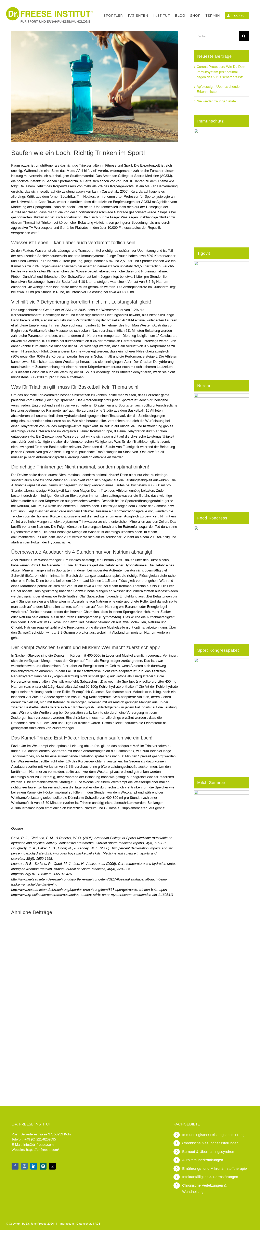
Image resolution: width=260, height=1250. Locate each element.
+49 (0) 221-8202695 (40, 1139)
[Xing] (43, 1166)
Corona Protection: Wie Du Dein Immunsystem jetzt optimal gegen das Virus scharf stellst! (221, 72)
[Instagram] (24, 1166)
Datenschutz (84, 1223)
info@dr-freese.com (38, 1145)
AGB (98, 1223)
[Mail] (52, 1166)
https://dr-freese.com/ (42, 1150)
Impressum (67, 1223)
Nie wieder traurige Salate (216, 101)
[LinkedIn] (33, 1166)
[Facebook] (15, 1166)
